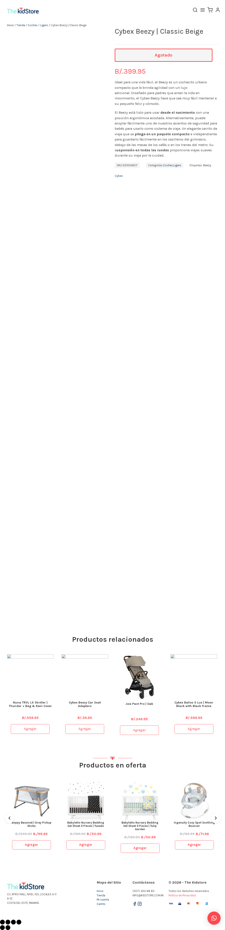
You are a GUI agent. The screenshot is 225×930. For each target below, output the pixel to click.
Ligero (44, 25)
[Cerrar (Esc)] (2, 922)
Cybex (119, 175)
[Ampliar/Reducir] (18, 922)
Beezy (207, 165)
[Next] (216, 818)
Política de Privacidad (182, 895)
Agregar (30, 729)
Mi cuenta (103, 899)
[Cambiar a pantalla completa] (13, 922)
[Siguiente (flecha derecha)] (7, 927)
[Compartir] (7, 922)
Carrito (101, 904)
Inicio (10, 25)
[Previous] (9, 818)
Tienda (20, 25)
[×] (214, 918)
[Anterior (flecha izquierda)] (2, 927)
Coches (33, 25)
